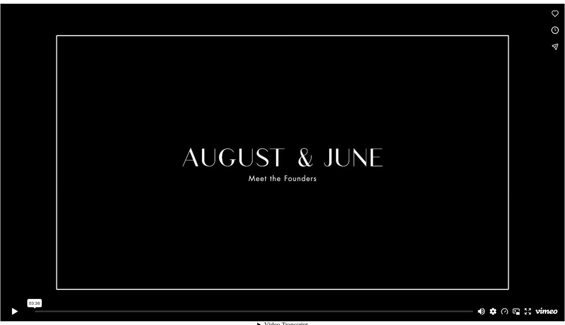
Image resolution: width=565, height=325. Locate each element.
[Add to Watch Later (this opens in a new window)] (555, 30)
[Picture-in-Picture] (516, 311)
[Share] (555, 46)
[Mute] (481, 311)
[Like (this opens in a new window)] (555, 13)
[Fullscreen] (528, 311)
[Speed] (505, 311)
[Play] (14, 311)
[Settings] (493, 311)
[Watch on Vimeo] (546, 311)
